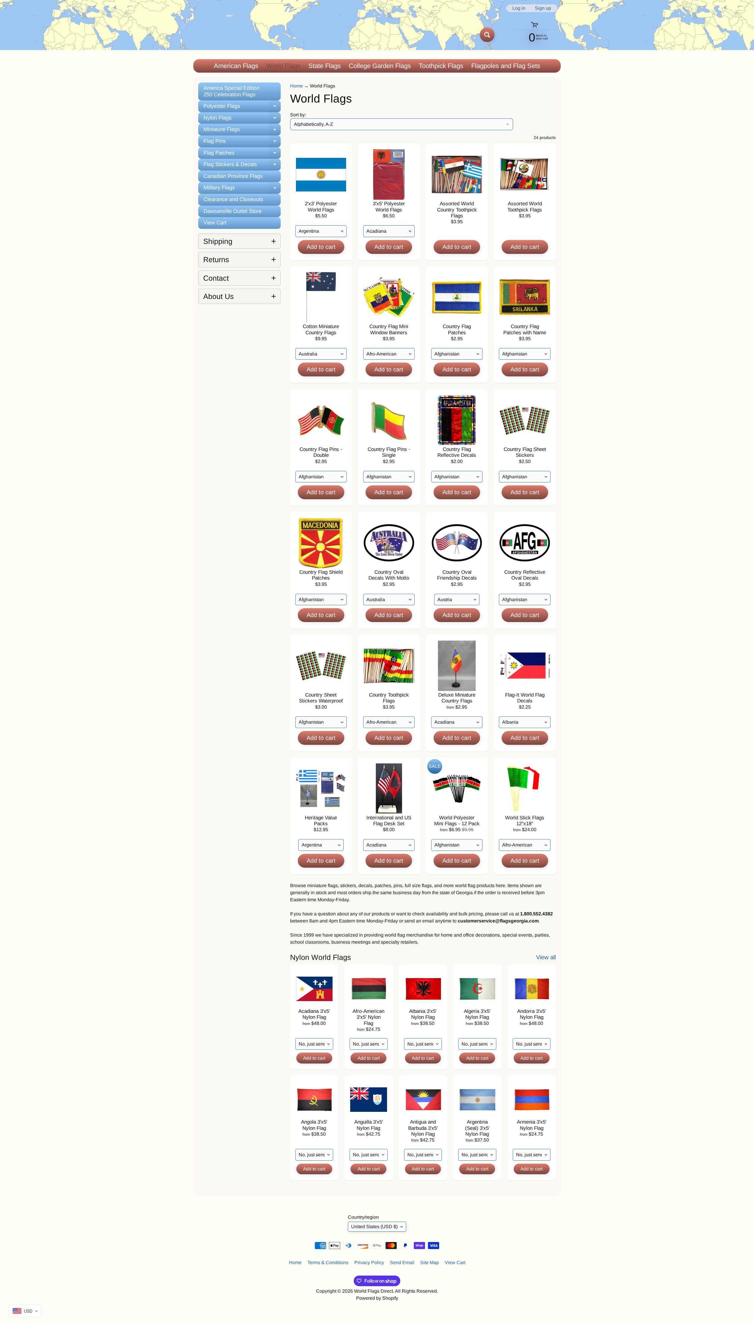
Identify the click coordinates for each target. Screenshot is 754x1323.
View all (546, 957)
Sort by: (298, 114)
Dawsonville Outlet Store (233, 211)
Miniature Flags (242, 130)
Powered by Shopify (377, 1298)
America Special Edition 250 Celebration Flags (231, 91)
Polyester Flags (242, 107)
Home (296, 85)
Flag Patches (242, 154)
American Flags (236, 66)
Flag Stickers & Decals (242, 166)
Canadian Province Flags (233, 176)
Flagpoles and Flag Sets (505, 66)
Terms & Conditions (327, 1262)
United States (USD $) (374, 1226)
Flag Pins (242, 142)
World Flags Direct (373, 1291)
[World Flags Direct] (213, 34)
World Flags (283, 66)
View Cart (215, 223)
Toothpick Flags (441, 66)
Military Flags (242, 189)
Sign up (543, 8)
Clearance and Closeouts (233, 199)
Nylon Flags (242, 119)
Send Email (402, 1262)
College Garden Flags (380, 66)
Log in (518, 8)
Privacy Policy (369, 1262)
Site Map (429, 1262)
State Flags (324, 66)
